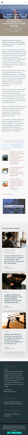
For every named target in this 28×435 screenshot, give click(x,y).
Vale (9, 432)
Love (9, 141)
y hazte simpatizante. (15, 403)
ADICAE (10, 29)
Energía (14, 9)
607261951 (9, 389)
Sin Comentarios (14, 31)
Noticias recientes (9, 252)
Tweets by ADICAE (7, 194)
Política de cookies (16, 432)
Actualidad (7, 250)
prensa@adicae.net (11, 391)
